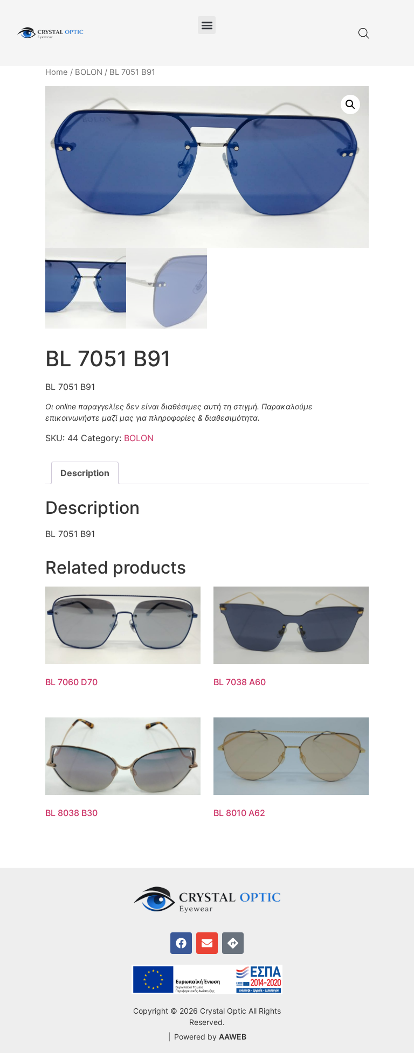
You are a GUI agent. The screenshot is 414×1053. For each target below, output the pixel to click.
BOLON (88, 72)
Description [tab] (84, 473)
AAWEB (232, 1036)
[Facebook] (181, 943)
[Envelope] (207, 943)
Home (56, 72)
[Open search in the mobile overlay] (363, 33)
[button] (207, 25)
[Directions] (233, 943)
